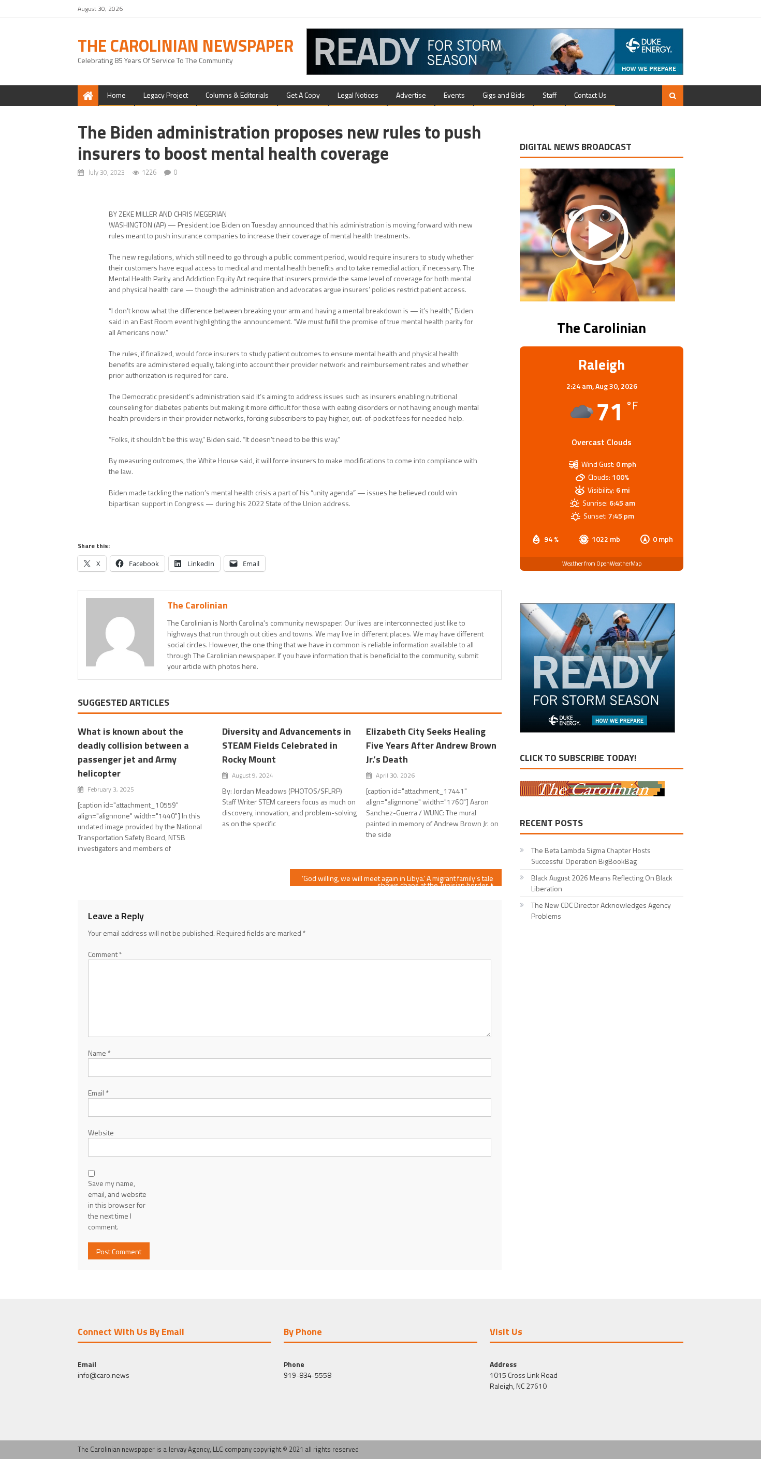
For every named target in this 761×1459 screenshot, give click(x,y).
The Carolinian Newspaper (186, 45)
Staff (550, 94)
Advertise (411, 94)
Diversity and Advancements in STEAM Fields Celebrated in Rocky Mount (286, 745)
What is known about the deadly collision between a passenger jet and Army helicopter (133, 752)
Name (99, 1052)
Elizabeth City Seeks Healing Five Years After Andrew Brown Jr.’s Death (431, 745)
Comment (105, 954)
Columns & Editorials (237, 94)
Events (454, 94)
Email (98, 1092)
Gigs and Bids (503, 94)
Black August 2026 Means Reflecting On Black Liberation (601, 883)
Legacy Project (165, 94)
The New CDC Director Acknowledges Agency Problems (601, 910)
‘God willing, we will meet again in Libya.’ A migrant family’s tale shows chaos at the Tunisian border (397, 879)
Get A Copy (303, 94)
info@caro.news (103, 1375)
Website (101, 1132)
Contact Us (590, 94)
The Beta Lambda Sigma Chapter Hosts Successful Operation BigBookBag (591, 856)
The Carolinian (197, 605)
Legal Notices (358, 94)
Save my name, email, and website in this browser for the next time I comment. (117, 1205)
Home (116, 94)
